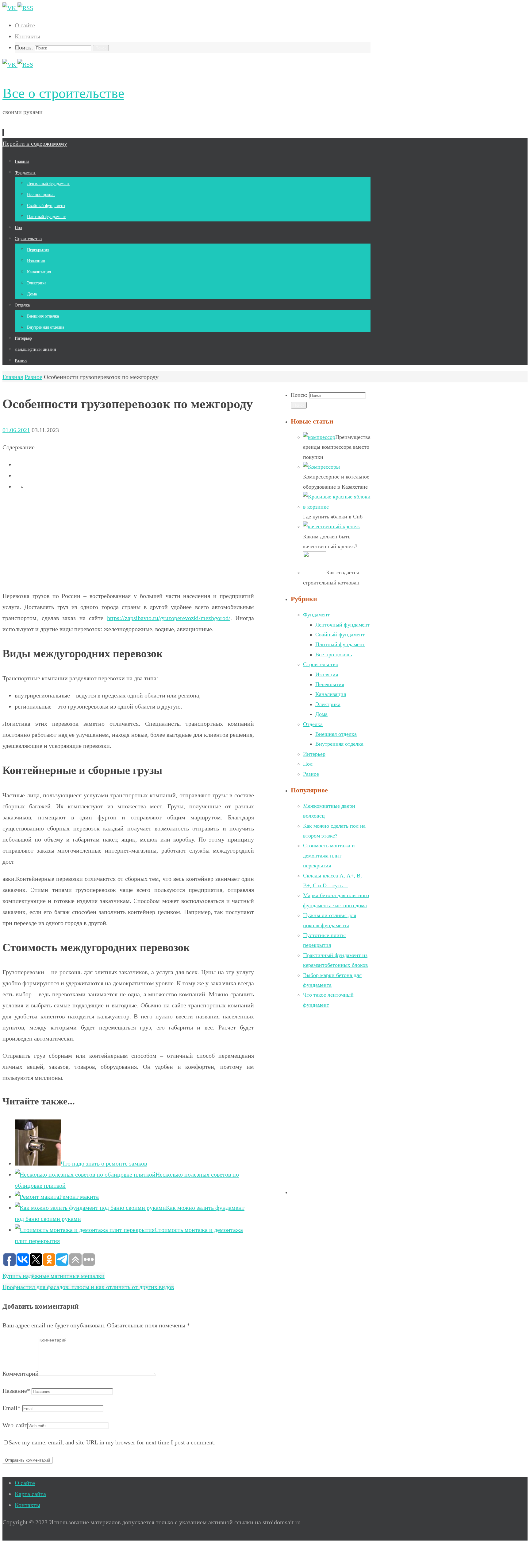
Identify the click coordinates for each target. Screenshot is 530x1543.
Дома (321, 714)
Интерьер (314, 754)
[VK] (9, 8)
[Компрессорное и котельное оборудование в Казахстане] (321, 467)
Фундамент (316, 614)
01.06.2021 (16, 430)
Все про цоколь (333, 654)
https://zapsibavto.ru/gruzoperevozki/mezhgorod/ (168, 618)
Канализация (330, 694)
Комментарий (20, 1373)
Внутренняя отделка (339, 744)
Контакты (27, 36)
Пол (308, 764)
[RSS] (25, 8)
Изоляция (326, 674)
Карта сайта (30, 1493)
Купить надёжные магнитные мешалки (53, 1275)
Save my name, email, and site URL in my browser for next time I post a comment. (112, 1442)
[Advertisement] (128, 541)
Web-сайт (14, 1425)
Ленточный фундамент (342, 625)
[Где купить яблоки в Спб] (337, 507)
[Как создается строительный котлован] (314, 572)
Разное (33, 376)
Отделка (313, 724)
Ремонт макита (79, 1196)
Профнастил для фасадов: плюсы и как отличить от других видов (88, 1286)
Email (11, 1407)
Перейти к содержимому (34, 143)
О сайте (25, 25)
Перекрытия (329, 684)
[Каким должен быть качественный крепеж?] (331, 526)
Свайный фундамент (340, 634)
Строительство (320, 664)
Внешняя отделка (336, 734)
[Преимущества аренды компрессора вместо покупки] (319, 437)
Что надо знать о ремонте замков (104, 1163)
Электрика (327, 704)
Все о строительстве (63, 93)
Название (16, 1390)
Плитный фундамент (340, 644)
